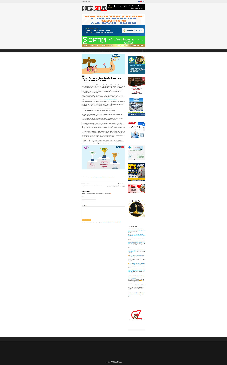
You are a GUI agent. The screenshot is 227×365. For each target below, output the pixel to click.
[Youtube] (144, 1)
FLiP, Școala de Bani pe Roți (87, 139)
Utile (127, 51)
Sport (96, 51)
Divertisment (107, 51)
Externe (101, 51)
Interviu (132, 51)
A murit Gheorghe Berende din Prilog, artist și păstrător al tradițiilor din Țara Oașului (136, 294)
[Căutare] (143, 51)
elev (94, 177)
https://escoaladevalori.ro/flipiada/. (110, 99)
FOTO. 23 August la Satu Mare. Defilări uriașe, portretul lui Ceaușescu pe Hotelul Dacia (136, 230)
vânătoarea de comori (111, 177)
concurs (91, 177)
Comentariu (84, 205)
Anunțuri (121, 51)
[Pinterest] (141, 1)
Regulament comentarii (115, 361)
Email (83, 200)
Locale (84, 51)
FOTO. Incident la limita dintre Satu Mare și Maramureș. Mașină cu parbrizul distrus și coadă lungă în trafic (136, 242)
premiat (100, 177)
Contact (109, 361)
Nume (83, 196)
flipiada (97, 177)
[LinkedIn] (143, 1)
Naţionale (90, 51)
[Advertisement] (103, 229)
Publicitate (115, 51)
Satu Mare (104, 177)
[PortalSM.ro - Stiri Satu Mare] (94, 10)
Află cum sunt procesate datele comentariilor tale (111, 222)
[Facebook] (139, 1)
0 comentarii (94, 82)
